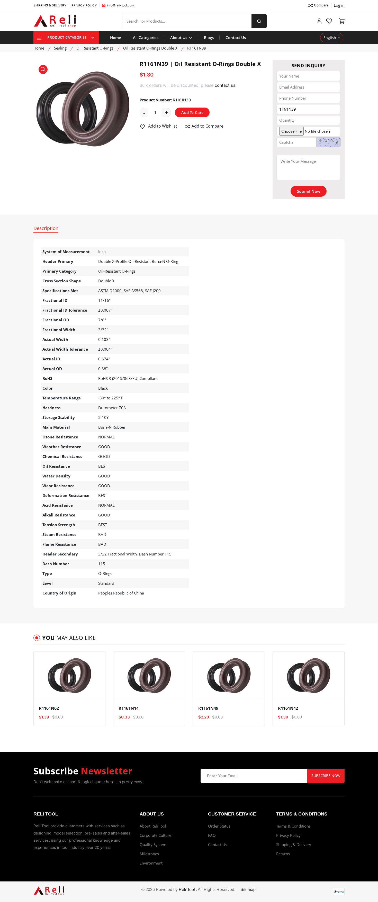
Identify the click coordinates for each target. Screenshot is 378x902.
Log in (339, 5)
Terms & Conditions (293, 826)
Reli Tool (187, 889)
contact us (225, 85)
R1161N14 (129, 708)
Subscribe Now (325, 775)
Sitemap (248, 889)
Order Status (219, 826)
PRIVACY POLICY (84, 5)
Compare (321, 5)
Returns (283, 853)
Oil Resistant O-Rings (94, 48)
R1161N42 (288, 708)
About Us (179, 37)
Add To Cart (192, 112)
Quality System (153, 844)
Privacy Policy (288, 835)
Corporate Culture (155, 835)
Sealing (60, 48)
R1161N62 (49, 708)
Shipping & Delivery (293, 844)
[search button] (259, 21)
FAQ (212, 835)
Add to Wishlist (162, 126)
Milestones (149, 853)
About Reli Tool (153, 826)
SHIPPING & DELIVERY (49, 5)
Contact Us (236, 37)
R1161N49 (208, 708)
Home (115, 37)
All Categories (145, 37)
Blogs (209, 37)
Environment (151, 863)
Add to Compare (207, 126)
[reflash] (328, 142)
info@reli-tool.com (120, 5)
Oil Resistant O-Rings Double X (150, 48)
